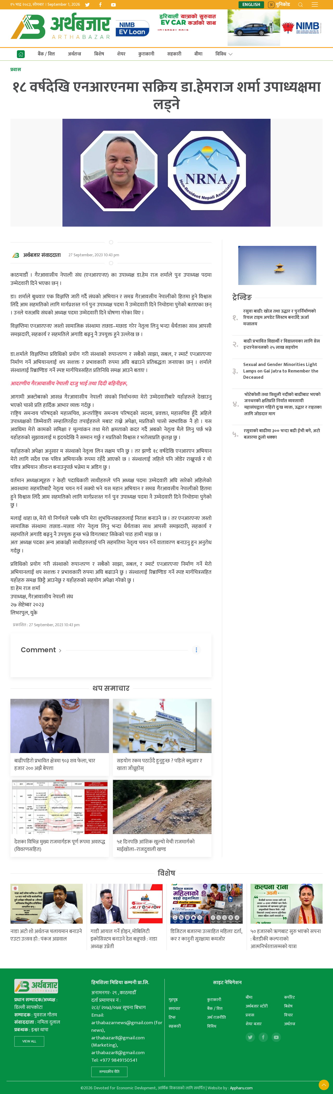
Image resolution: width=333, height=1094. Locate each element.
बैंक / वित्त (46, 54)
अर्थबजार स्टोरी (257, 1006)
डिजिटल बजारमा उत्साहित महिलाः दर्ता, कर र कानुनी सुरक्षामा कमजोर (206, 935)
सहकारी (174, 54)
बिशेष (99, 54)
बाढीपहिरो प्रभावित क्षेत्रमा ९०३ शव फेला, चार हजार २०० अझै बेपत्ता (54, 764)
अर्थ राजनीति (216, 1017)
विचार (288, 1015)
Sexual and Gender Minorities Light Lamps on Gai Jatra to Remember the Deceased (280, 371)
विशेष (166, 873)
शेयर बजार (254, 1024)
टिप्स (172, 1017)
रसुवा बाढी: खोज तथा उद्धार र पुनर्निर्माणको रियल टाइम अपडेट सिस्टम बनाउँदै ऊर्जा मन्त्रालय (279, 317)
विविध (220, 54)
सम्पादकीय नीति (109, 1072)
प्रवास (250, 1015)
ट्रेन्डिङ (242, 297)
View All (29, 1041)
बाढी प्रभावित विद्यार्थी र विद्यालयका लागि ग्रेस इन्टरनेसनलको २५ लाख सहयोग (282, 344)
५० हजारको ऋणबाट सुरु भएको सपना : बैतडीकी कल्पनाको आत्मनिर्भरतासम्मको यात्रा (286, 939)
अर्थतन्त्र (74, 54)
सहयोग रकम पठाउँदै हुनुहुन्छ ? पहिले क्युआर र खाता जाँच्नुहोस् (159, 764)
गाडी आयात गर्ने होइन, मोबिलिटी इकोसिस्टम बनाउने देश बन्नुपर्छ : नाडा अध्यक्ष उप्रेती (124, 939)
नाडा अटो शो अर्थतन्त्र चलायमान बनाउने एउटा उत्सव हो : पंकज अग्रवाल (46, 935)
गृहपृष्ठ (173, 999)
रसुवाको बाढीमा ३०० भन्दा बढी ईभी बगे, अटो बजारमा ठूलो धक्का (282, 434)
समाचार (174, 1008)
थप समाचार (111, 688)
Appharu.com (241, 1088)
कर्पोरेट (289, 997)
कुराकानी (146, 54)
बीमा (198, 54)
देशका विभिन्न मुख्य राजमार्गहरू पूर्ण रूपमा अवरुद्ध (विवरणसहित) (59, 845)
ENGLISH (251, 4)
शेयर (121, 54)
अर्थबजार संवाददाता (42, 255)
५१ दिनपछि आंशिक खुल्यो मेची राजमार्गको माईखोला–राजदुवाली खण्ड (156, 845)
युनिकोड (283, 4)
